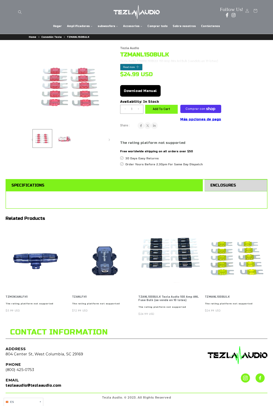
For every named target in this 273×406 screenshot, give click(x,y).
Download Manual (140, 91)
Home (32, 37)
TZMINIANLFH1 (16, 296)
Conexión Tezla (51, 37)
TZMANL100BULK (217, 296)
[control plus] (139, 109)
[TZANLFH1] (103, 260)
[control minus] (123, 109)
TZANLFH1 (79, 296)
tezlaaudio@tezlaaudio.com (33, 385)
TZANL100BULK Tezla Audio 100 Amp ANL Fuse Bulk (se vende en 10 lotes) (168, 298)
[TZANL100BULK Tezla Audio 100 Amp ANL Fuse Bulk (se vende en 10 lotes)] (169, 260)
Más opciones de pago (200, 119)
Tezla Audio (129, 48)
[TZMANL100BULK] (236, 260)
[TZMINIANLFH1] (37, 260)
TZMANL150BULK (78, 37)
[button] (20, 12)
